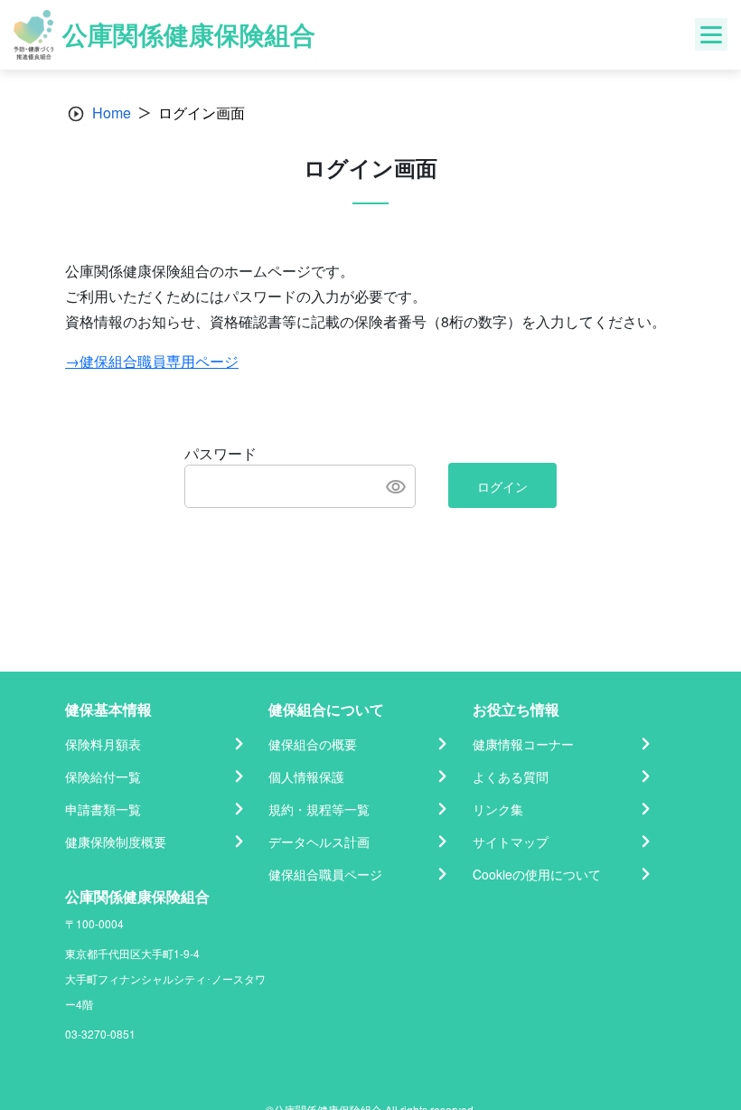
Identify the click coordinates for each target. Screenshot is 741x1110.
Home (111, 112)
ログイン (502, 486)
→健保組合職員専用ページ (152, 361)
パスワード (220, 453)
